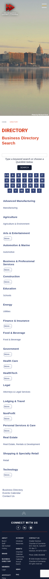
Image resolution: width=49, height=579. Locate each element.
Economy (20, 538)
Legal (6, 385)
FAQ (17, 575)
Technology (10, 469)
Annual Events (18, 563)
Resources (19, 543)
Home (4, 122)
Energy (7, 304)
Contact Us (9, 496)
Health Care (10, 360)
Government (11, 348)
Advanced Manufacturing (19, 200)
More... (7, 238)
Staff (3, 543)
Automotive (8, 252)
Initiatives (19, 541)
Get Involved (6, 546)
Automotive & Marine (16, 245)
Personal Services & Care (19, 425)
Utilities (6, 311)
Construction (11, 276)
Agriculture (10, 217)
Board (4, 541)
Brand (4, 554)
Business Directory (13, 490)
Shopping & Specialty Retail (21, 453)
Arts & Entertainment (16, 233)
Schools (7, 295)
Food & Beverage (14, 332)
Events (19, 549)
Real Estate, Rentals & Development (21, 444)
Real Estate (10, 437)
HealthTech (10, 373)
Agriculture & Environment (16, 224)
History (4, 548)
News (18, 569)
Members (6, 567)
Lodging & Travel (14, 401)
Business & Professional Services (19, 263)
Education (9, 288)
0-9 (7, 175)
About (4, 538)
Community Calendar (20, 558)
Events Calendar (12, 493)
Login (4, 570)
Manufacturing (10, 208)
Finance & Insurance (16, 320)
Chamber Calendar (19, 553)
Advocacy (6, 575)
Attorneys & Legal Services (16, 392)
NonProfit (9, 413)
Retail (6, 460)
